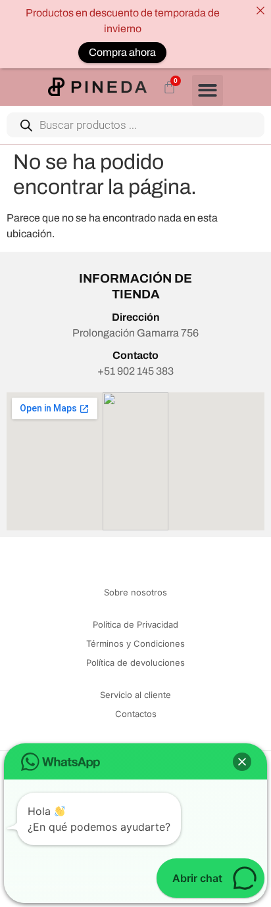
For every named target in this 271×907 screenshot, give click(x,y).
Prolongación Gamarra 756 (135, 332)
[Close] (260, 10)
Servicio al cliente (135, 694)
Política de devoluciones (135, 662)
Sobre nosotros (135, 592)
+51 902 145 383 (135, 371)
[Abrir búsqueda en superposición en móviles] (135, 125)
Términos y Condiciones (135, 643)
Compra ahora (122, 52)
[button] (207, 90)
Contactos (136, 714)
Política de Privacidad (135, 624)
